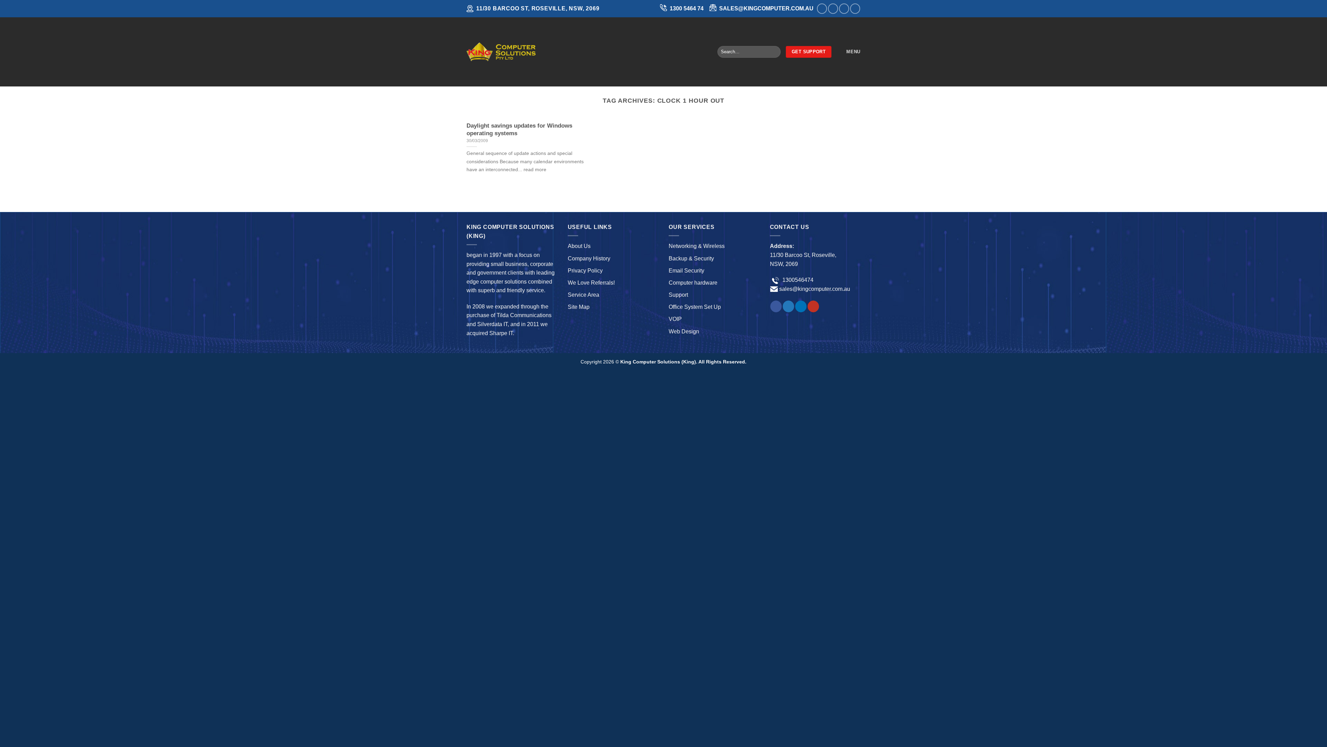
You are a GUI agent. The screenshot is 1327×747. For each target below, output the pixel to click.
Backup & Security (691, 258)
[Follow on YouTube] (855, 8)
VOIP (675, 319)
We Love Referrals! (591, 283)
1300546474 (797, 280)
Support (678, 295)
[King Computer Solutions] (501, 52)
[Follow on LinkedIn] (844, 8)
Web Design (684, 331)
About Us (579, 246)
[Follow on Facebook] (822, 8)
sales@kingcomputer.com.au (814, 289)
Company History (589, 258)
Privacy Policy (585, 271)
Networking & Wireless (697, 246)
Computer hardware (693, 283)
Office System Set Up (695, 307)
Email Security (686, 271)
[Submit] (774, 52)
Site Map (579, 307)
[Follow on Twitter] (833, 8)
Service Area (583, 295)
